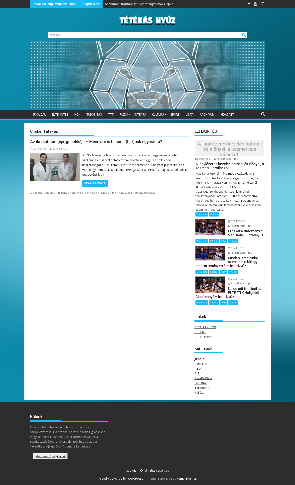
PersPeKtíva (203, 378)
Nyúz (120, 192)
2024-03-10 (237, 248)
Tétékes (137, 192)
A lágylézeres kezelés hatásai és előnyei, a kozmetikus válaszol (230, 149)
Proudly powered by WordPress (120, 478)
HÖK (77, 114)
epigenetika (76, 192)
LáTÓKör (200, 383)
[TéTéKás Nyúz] (147, 107)
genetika (90, 192)
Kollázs (199, 392)
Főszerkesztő (223, 158)
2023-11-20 (237, 279)
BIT (196, 373)
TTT (111, 114)
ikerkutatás (102, 192)
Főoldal (39, 114)
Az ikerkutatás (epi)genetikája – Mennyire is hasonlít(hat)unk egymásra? (96, 141)
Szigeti (128, 192)
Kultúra (158, 114)
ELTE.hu (199, 332)
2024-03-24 (237, 221)
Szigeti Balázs (60, 148)
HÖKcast (227, 114)
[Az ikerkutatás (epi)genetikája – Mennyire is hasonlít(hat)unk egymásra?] (55, 155)
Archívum (207, 114)
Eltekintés (60, 114)
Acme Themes (187, 478)
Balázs (65, 192)
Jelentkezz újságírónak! (50, 456)
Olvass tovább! (95, 183)
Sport (174, 114)
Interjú (140, 114)
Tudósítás (94, 114)
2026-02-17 (205, 158)
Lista (189, 114)
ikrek (113, 192)
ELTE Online (202, 337)
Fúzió (124, 114)
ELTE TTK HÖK (205, 327)
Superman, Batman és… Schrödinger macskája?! (139, 4)
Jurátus (199, 359)
